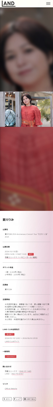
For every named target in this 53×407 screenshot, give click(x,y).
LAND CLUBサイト (12, 342)
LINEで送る (30, 399)
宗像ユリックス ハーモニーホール (21, 258)
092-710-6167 (17, 374)
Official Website (11, 389)
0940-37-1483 (25, 371)
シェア (18, 399)
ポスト (8, 399)
